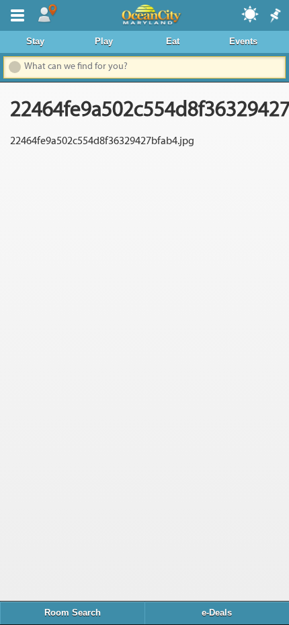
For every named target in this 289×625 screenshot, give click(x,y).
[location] (47, 14)
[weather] (250, 13)
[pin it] (274, 16)
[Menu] (14, 14)
